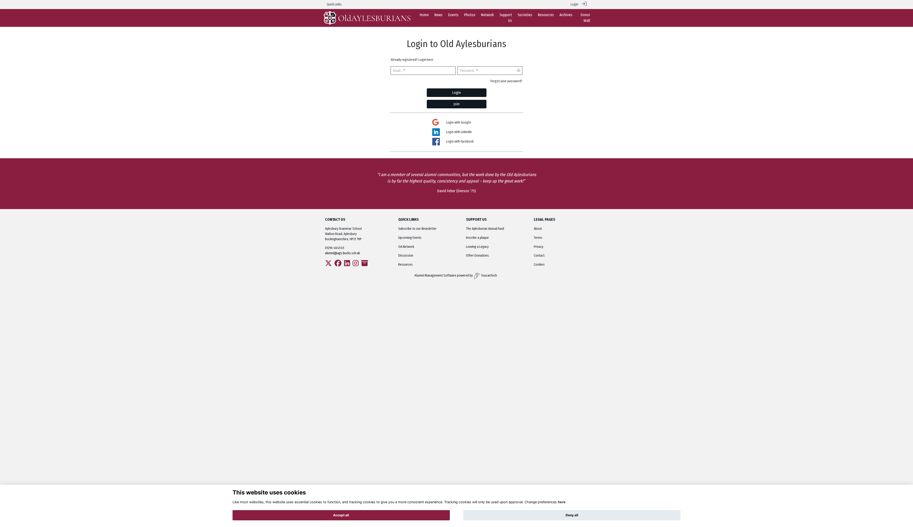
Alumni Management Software (435, 275)
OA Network (406, 247)
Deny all (572, 515)
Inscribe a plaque (477, 238)
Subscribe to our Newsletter (417, 229)
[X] (328, 265)
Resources (405, 265)
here (562, 502)
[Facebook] (338, 265)
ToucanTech (489, 275)
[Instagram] (356, 265)
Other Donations (477, 256)
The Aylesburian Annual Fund (485, 229)
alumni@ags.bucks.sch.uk (343, 253)
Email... (398, 71)
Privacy (538, 247)
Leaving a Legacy (477, 247)
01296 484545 (334, 248)
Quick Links (334, 4)
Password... (468, 71)
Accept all (341, 515)
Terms (538, 238)
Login (574, 4)
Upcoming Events (410, 238)
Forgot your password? (506, 81)
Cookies (539, 265)
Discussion (405, 256)
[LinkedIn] (347, 265)
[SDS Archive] (364, 265)
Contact (539, 256)
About (538, 229)
